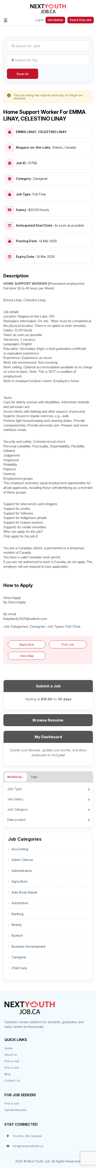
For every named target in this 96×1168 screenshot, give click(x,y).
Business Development (28, 946)
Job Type (14, 789)
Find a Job (11, 1067)
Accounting (20, 849)
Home (8, 1048)
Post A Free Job (80, 20)
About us (10, 1054)
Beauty (17, 924)
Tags (34, 777)
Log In (39, 20)
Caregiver (37, 626)
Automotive (20, 903)
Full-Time (72, 626)
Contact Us (12, 1080)
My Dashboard (48, 737)
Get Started (55, 20)
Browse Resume (48, 720)
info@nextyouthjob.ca (28, 1146)
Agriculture (19, 881)
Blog (7, 1074)
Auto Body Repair (25, 892)
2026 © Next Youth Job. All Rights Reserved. (48, 1161)
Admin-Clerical (22, 860)
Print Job (68, 644)
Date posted (16, 820)
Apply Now (26, 644)
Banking (17, 914)
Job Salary (15, 799)
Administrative (22, 871)
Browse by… (15, 777)
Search (23, 74)
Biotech (17, 935)
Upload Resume (15, 1110)
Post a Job (11, 1061)
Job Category (17, 809)
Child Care (19, 968)
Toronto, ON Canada (27, 1136)
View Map (27, 656)
